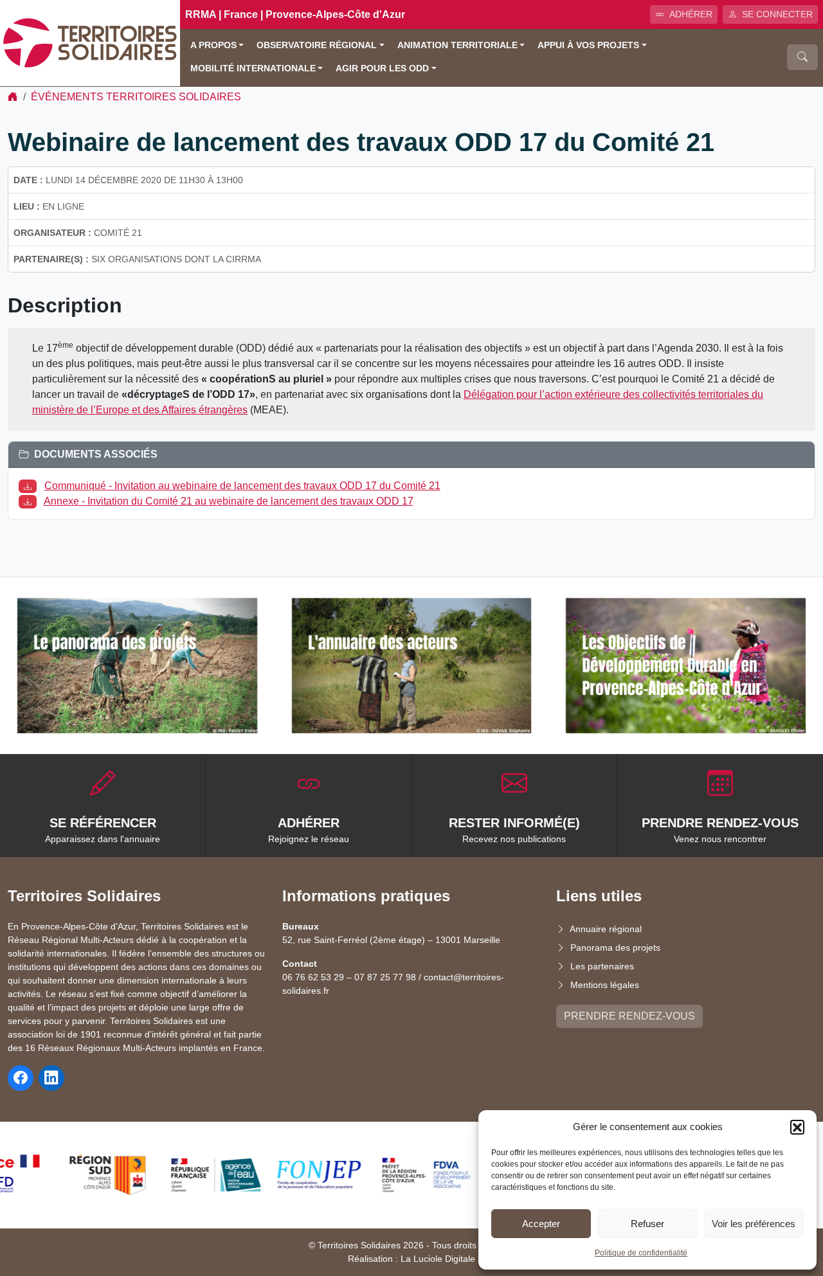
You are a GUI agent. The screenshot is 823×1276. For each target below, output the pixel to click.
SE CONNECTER (777, 14)
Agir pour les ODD (382, 68)
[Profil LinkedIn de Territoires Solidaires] (51, 1078)
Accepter (541, 1223)
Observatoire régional (317, 45)
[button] (797, 1126)
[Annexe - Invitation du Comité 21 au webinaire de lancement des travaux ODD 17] (30, 501)
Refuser (647, 1223)
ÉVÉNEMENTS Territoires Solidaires (136, 96)
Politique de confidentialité (641, 1252)
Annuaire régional (606, 929)
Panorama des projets (615, 947)
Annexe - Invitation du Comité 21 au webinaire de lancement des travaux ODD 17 (228, 501)
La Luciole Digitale (438, 1259)
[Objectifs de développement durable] (685, 665)
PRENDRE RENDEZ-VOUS (629, 1016)
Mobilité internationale (253, 68)
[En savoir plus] (137, 665)
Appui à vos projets (588, 45)
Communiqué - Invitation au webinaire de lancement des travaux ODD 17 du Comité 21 (242, 485)
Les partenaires (602, 966)
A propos (213, 45)
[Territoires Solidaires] (90, 42)
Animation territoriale (457, 45)
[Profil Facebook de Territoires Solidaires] (20, 1078)
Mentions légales (604, 985)
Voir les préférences (753, 1223)
